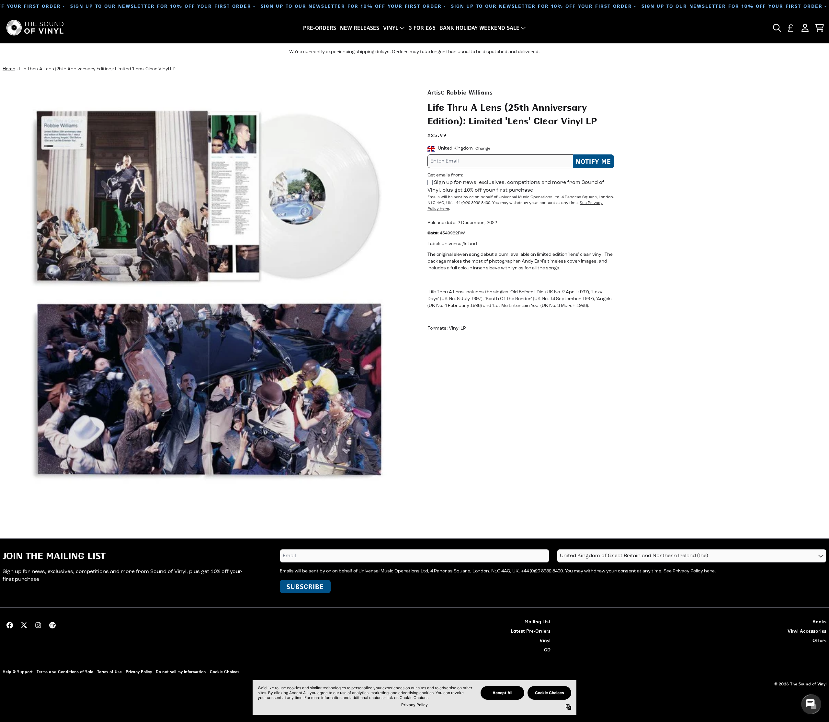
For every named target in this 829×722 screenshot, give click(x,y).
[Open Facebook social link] (10, 625)
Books (819, 621)
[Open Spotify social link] (52, 625)
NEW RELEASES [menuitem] (359, 28)
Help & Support (18, 671)
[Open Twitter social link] (24, 625)
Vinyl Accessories (807, 631)
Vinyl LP (457, 328)
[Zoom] (208, 294)
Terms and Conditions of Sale (65, 671)
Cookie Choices (224, 671)
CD (547, 649)
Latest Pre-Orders (531, 631)
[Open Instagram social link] (38, 625)
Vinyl (545, 640)
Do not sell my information (181, 671)
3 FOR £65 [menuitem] (422, 28)
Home (9, 69)
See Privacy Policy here (689, 571)
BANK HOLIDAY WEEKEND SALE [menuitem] (479, 28)
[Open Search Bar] (776, 27)
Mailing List (538, 621)
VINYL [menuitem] (390, 28)
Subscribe (305, 586)
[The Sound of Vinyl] (35, 27)
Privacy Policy (139, 671)
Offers (819, 640)
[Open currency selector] (791, 28)
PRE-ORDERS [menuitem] (319, 28)
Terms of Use (109, 671)
